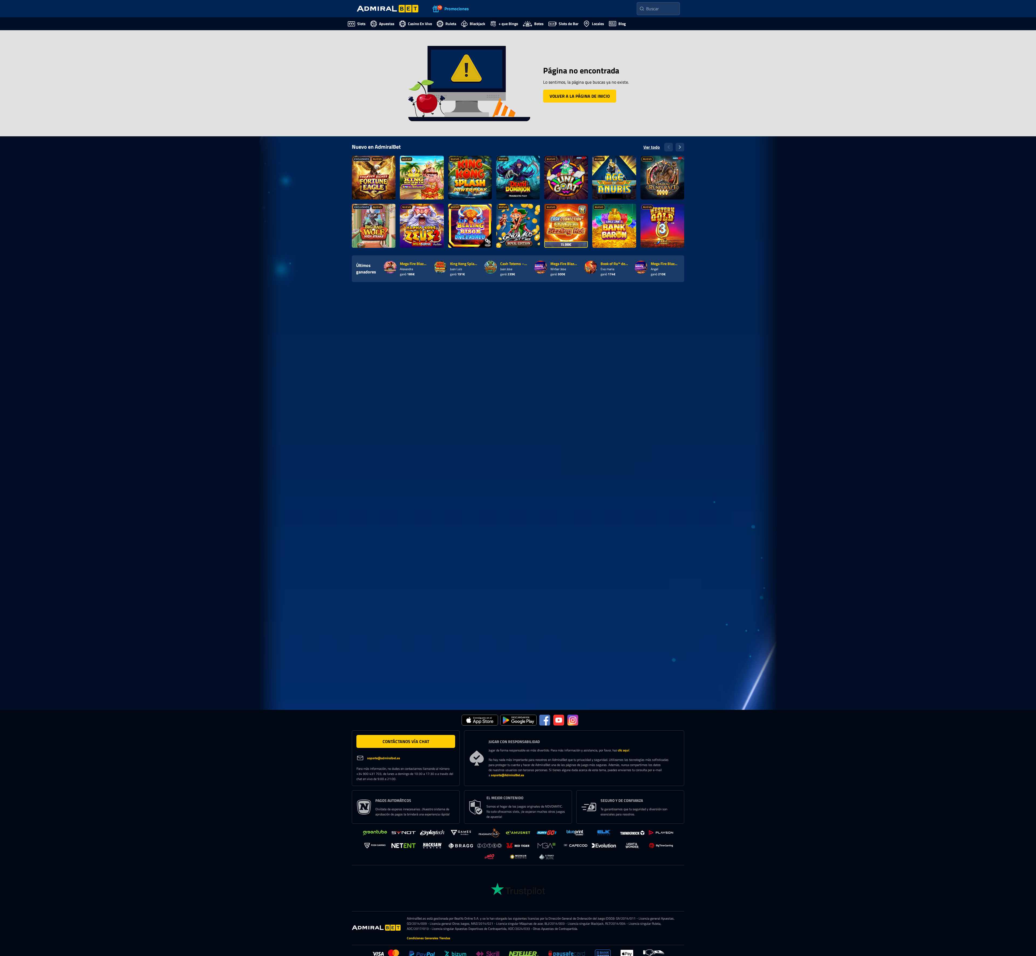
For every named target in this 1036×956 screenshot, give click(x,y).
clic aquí (623, 750)
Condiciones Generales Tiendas (428, 938)
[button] (579, 96)
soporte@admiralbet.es (383, 758)
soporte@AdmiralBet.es (507, 775)
